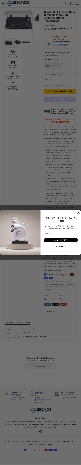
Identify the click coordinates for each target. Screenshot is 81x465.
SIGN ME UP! (60, 240)
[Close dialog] (78, 212)
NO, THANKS (61, 246)
